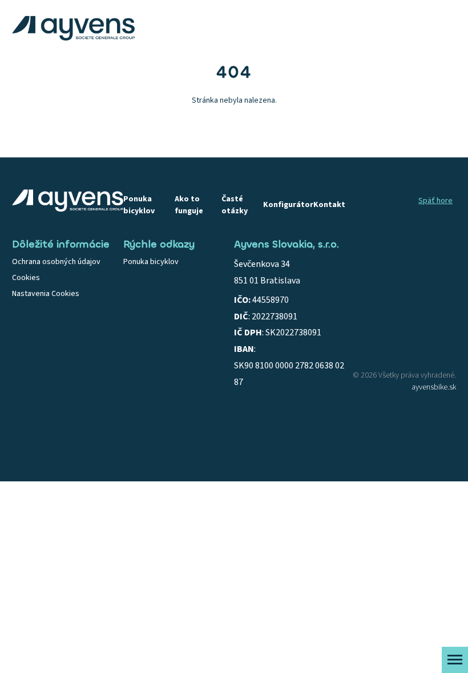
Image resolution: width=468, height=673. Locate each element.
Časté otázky (234, 205)
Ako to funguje (189, 205)
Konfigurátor (288, 204)
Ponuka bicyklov (139, 205)
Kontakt (329, 204)
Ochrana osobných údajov (56, 261)
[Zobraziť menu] (455, 660)
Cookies (26, 277)
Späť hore (435, 200)
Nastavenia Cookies (45, 293)
